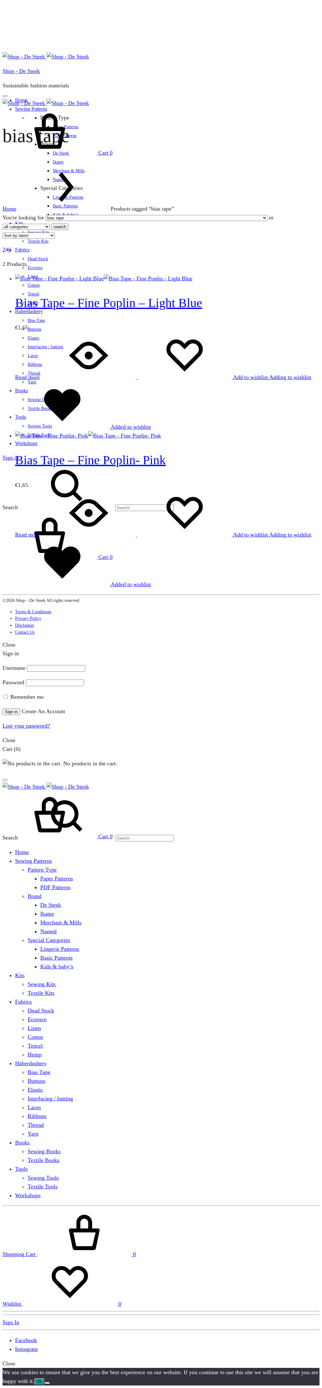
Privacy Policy (28, 618)
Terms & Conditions (33, 611)
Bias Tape (36, 320)
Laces (34, 1107)
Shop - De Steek (21, 71)
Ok (39, 1381)
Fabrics (22, 249)
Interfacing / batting (50, 1098)
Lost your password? (26, 726)
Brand (35, 896)
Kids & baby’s (56, 966)
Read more (27, 377)
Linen (34, 1028)
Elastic (35, 1090)
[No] (47, 1383)
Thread (36, 1125)
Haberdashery (31, 1063)
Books (22, 1142)
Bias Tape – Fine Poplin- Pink (90, 460)
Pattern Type (42, 870)
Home (9, 209)
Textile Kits (38, 241)
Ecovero (35, 267)
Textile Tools (43, 1186)
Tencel (35, 1046)
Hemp (35, 1054)
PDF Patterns (55, 887)
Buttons (34, 329)
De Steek (50, 905)
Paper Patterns (56, 878)
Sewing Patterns (33, 861)
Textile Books (43, 1160)
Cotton (34, 285)
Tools (21, 1169)
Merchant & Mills (60, 922)
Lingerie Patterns (59, 949)
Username (14, 668)
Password (13, 682)
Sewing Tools (43, 1178)
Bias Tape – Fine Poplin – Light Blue (108, 303)
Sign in (11, 457)
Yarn (33, 1134)
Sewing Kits (42, 984)
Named (48, 931)
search (60, 226)
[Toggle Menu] (5, 96)
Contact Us (25, 632)
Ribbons (37, 1116)
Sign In (11, 1322)
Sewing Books (44, 1151)
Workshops (26, 443)
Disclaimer (24, 625)
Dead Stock (38, 258)
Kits (20, 975)
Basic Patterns (56, 958)
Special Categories (49, 940)
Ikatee (58, 162)
